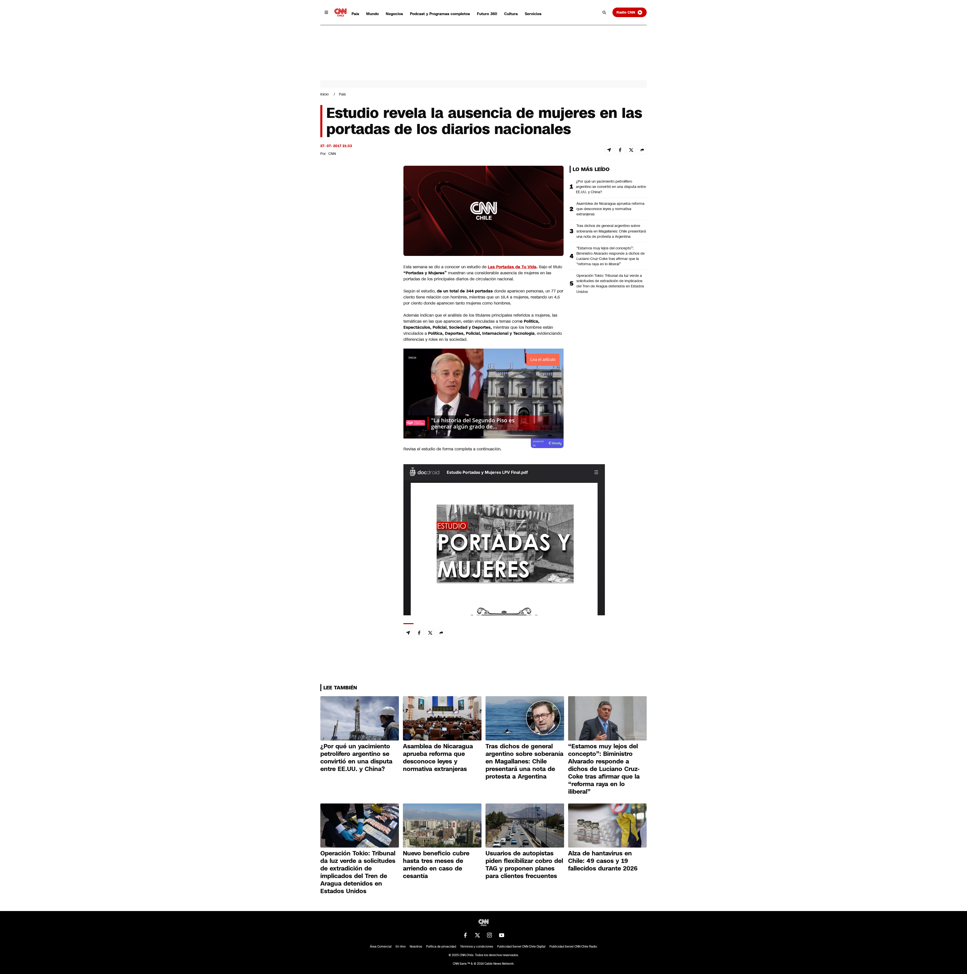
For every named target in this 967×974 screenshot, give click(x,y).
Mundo (372, 13)
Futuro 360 (487, 13)
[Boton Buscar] (604, 12)
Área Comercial (381, 947)
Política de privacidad (441, 947)
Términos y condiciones (476, 947)
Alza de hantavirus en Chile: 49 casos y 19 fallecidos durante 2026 (603, 861)
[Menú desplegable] (326, 12)
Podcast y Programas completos (440, 13)
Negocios (394, 13)
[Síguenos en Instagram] (490, 935)
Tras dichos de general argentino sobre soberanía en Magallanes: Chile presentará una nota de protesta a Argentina (611, 231)
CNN (332, 153)
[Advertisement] (358, 454)
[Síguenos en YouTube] (502, 935)
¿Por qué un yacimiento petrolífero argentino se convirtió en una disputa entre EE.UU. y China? (611, 186)
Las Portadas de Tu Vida (512, 267)
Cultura (511, 13)
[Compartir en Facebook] (620, 149)
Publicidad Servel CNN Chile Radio (573, 947)
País (355, 13)
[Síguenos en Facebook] (465, 935)
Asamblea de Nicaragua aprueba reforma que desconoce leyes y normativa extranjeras (610, 209)
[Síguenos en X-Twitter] (477, 935)
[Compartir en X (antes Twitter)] (631, 149)
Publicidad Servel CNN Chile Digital (521, 947)
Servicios (533, 13)
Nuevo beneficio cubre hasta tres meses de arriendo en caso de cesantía (436, 864)
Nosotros (416, 947)
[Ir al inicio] (340, 12)
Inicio (324, 94)
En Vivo (401, 947)
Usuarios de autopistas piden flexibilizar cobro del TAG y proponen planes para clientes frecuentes (524, 864)
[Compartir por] (642, 149)
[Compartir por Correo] (608, 149)
